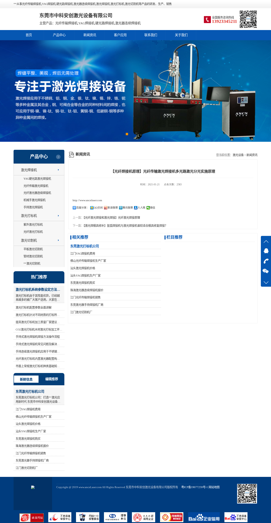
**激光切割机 (32, 263)
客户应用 (120, 35)
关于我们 (181, 35)
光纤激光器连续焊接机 (37, 192)
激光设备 (238, 155)
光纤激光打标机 (33, 231)
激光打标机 (29, 215)
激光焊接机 (29, 170)
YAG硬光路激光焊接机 (37, 178)
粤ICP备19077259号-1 (193, 487)
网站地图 (214, 487)
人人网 (141, 207)
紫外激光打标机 (33, 224)
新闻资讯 (89, 35)
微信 (152, 207)
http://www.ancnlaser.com (87, 200)
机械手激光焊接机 (35, 200)
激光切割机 (29, 240)
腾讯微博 (128, 207)
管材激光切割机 (33, 256)
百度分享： (82, 207)
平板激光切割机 (33, 249)
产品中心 (59, 35)
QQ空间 (98, 207)
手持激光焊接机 (33, 207)
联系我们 (150, 35)
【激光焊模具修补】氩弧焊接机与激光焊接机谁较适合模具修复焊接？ (125, 225)
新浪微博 (113, 207)
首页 (29, 35)
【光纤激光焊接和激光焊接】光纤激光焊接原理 (112, 217)
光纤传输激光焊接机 (36, 185)
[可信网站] (174, 521)
